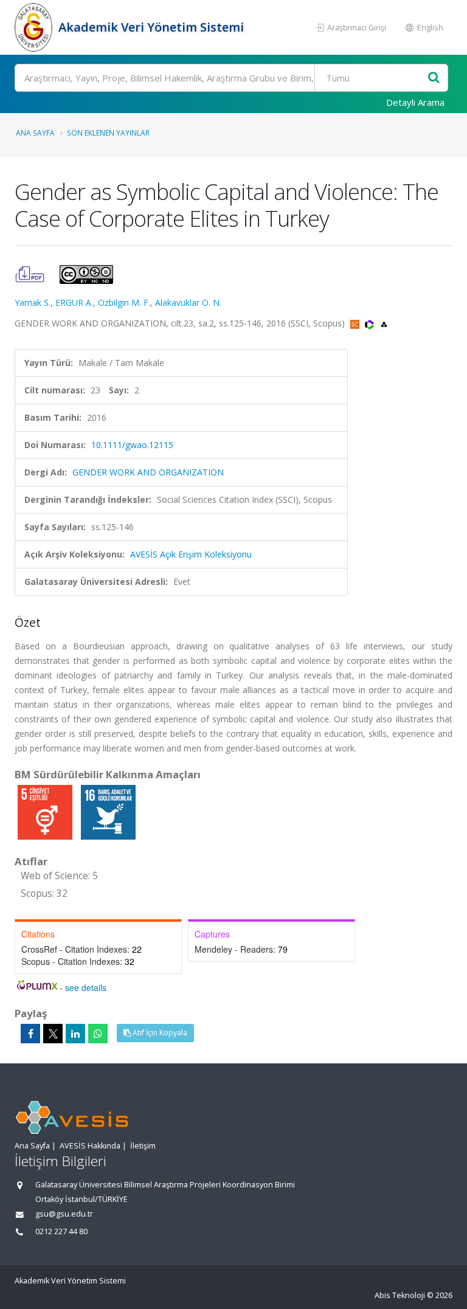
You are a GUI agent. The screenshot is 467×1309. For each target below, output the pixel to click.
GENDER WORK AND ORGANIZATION (148, 472)
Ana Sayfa (35, 132)
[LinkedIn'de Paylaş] (75, 1033)
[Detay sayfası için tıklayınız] (46, 811)
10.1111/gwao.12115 (132, 445)
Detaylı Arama (415, 102)
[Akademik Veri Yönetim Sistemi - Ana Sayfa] (35, 27)
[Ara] (434, 78)
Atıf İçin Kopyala (159, 1033)
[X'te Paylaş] (53, 1033)
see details (85, 987)
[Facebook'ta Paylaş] (30, 1033)
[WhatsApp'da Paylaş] (98, 1033)
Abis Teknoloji (400, 1295)
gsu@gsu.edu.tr (64, 1214)
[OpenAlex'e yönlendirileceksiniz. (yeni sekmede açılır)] (384, 323)
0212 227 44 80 (61, 1231)
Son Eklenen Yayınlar (108, 132)
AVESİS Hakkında (90, 1146)
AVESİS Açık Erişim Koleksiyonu (191, 554)
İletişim (143, 1146)
